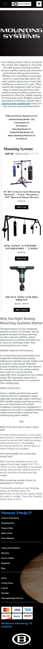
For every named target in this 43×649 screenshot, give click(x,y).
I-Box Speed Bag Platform (12, 598)
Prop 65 (4, 588)
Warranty (5, 553)
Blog (3, 568)
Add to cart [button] (21, 207)
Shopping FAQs (7, 523)
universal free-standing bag (16, 103)
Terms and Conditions (10, 548)
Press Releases (7, 538)
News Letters (6, 533)
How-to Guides (7, 558)
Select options (21, 310)
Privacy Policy (7, 583)
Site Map (5, 593)
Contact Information (10, 518)
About (4, 578)
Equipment (5, 563)
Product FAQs (7, 528)
